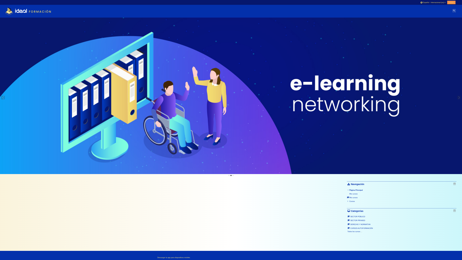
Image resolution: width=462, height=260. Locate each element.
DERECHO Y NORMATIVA (360, 224)
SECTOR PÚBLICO (357, 217)
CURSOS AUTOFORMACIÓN (361, 228)
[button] (433, 2)
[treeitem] (401, 195)
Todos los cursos (353, 231)
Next (459, 97)
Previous (3, 97)
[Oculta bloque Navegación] (454, 184)
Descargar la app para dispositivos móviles (173, 257)
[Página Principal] (29, 11)
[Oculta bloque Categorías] (454, 211)
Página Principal (356, 190)
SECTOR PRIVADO (357, 220)
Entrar (451, 2)
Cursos (352, 201)
